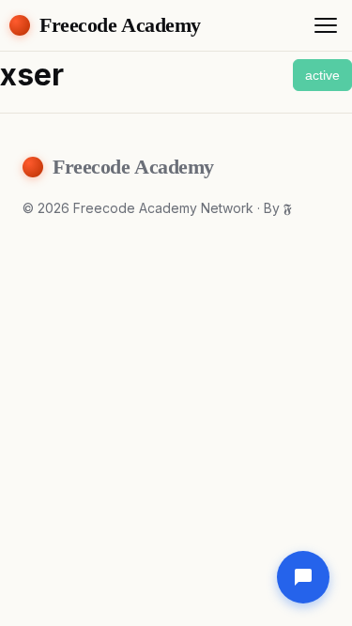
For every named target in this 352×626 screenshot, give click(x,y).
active (322, 75)
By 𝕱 (278, 208)
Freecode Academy (120, 25)
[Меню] (326, 25)
